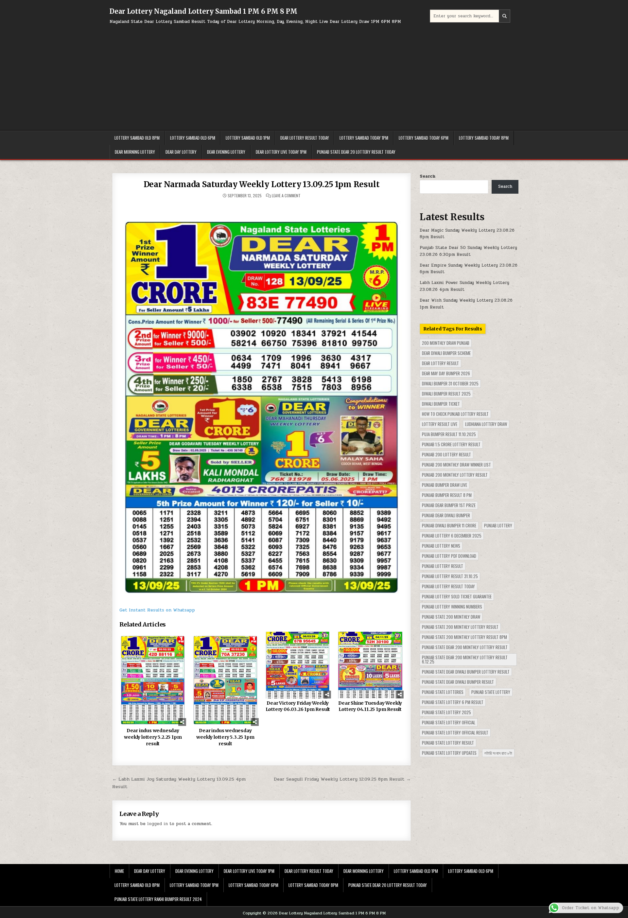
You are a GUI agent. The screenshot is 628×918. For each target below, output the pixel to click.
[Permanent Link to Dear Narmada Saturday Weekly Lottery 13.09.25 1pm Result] (261, 402)
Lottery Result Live (439, 424)
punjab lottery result (442, 566)
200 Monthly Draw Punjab (445, 343)
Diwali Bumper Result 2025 (446, 393)
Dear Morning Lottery (135, 152)
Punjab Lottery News (441, 545)
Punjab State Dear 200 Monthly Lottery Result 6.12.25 (465, 659)
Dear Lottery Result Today (304, 137)
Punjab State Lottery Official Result (455, 732)
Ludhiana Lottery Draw (486, 424)
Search (427, 176)
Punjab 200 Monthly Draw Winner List (456, 464)
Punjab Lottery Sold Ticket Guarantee (457, 596)
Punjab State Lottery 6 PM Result (452, 702)
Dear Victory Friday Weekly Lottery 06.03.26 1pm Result (298, 706)
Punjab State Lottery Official (448, 722)
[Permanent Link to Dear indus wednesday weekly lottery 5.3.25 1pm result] (225, 679)
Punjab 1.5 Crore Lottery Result (451, 444)
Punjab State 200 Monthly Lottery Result (460, 627)
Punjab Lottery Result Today (448, 586)
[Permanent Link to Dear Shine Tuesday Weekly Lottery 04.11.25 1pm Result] (370, 665)
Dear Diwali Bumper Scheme (446, 353)
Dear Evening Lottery (226, 152)
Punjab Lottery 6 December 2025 (451, 535)
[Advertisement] (314, 74)
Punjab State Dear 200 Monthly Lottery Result (465, 647)
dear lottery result (440, 363)
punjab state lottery (490, 692)
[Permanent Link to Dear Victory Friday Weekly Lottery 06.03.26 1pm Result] (297, 665)
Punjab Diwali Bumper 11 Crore (449, 525)
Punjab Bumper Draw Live (444, 485)
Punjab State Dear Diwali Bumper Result (458, 682)
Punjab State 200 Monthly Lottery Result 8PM (464, 637)
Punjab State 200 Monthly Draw (451, 616)
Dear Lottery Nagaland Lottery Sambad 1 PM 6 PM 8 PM (203, 11)
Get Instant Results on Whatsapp (157, 610)
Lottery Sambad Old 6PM (192, 137)
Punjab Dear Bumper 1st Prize (449, 505)
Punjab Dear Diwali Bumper (446, 515)
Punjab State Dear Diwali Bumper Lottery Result (466, 671)
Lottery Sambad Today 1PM (364, 137)
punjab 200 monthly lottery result (455, 474)
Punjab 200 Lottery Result (446, 454)
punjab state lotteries (442, 692)
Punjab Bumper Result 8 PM (447, 495)
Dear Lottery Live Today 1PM (281, 152)
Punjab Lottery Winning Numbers (452, 606)
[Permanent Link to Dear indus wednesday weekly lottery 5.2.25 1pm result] (152, 679)
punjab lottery (498, 525)
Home (119, 871)
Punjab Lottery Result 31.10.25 (450, 576)
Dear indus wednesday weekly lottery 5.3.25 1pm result (225, 737)
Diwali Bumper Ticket (441, 403)
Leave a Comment (286, 196)
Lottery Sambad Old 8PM (137, 137)
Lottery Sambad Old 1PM (248, 137)
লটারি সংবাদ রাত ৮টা (498, 753)
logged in (157, 824)
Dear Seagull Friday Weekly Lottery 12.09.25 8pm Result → (342, 779)
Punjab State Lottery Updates (449, 753)
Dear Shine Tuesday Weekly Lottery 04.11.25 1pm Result (370, 706)
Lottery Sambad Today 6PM (423, 137)
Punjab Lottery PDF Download (449, 556)
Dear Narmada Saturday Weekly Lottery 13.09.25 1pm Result (262, 184)
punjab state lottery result (448, 742)
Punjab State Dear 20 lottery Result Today (356, 152)
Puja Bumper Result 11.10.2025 (449, 434)
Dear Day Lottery (181, 152)
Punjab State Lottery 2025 (446, 712)
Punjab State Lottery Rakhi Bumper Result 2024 (158, 899)
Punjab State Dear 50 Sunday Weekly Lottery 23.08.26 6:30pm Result (468, 251)
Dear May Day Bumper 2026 (446, 373)
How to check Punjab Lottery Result (455, 414)
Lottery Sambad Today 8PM (484, 137)
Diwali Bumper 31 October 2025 (450, 383)
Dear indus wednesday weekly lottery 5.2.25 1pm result (153, 737)
